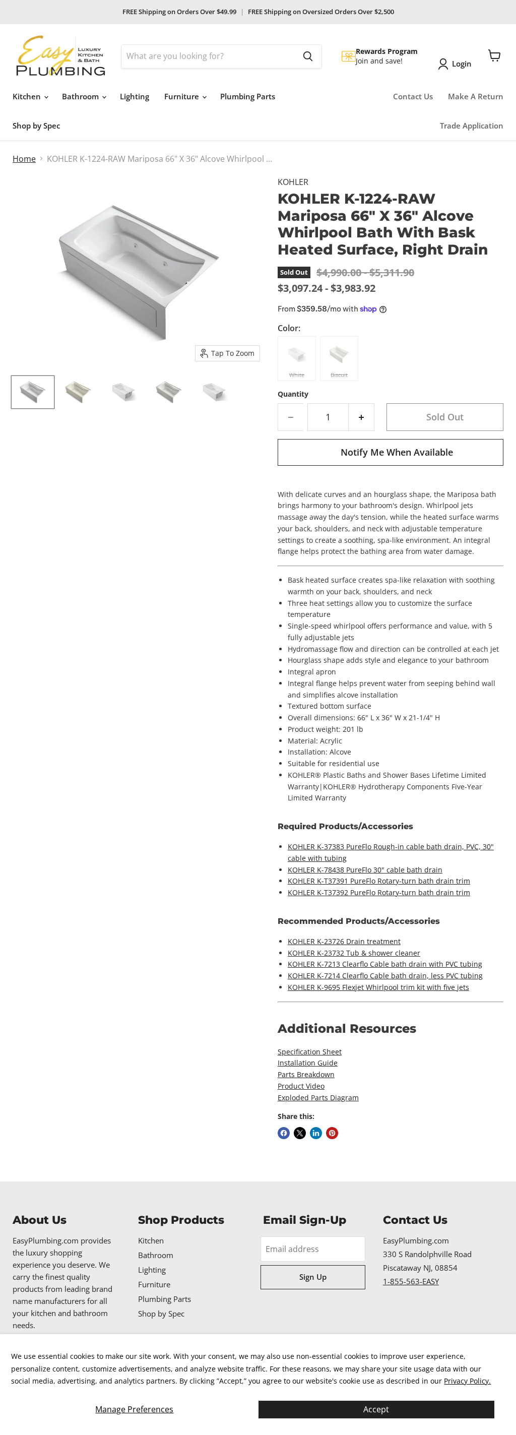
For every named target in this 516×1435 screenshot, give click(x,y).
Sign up (313, 1277)
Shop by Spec (36, 125)
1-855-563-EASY (411, 1281)
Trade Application (471, 125)
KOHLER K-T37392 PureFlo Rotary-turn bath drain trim (379, 892)
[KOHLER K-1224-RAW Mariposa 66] (123, 392)
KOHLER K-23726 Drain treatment (344, 941)
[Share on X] (300, 1133)
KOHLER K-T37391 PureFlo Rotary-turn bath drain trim (379, 881)
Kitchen (28, 96)
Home (24, 158)
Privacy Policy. (467, 1381)
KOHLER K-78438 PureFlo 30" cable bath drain (365, 870)
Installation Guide (308, 1063)
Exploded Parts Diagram (318, 1097)
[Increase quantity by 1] (361, 417)
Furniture (182, 96)
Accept (376, 1409)
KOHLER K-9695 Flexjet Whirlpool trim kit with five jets (378, 987)
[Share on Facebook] (284, 1133)
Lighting (134, 96)
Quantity (293, 394)
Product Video (301, 1086)
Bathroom (81, 96)
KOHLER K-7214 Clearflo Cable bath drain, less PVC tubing (385, 975)
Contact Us (413, 96)
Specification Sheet (310, 1051)
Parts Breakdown (306, 1074)
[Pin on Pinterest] (332, 1133)
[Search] (307, 56)
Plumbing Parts (247, 96)
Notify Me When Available (397, 452)
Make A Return (475, 96)
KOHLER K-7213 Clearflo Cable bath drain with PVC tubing (385, 964)
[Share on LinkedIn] (316, 1133)
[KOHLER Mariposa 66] (33, 392)
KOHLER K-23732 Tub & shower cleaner (354, 953)
